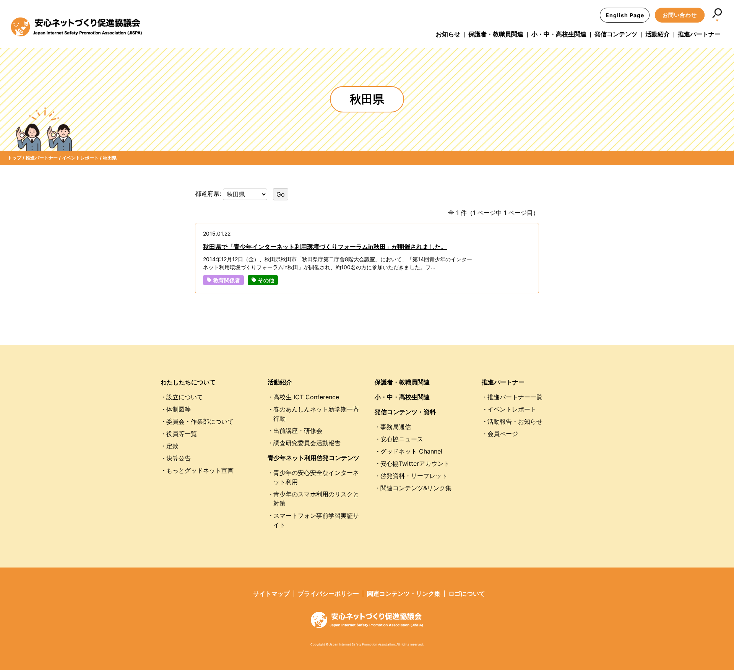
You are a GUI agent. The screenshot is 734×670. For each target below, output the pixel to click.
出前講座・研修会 (297, 430)
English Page (625, 15)
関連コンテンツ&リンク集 (415, 488)
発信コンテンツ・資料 (405, 412)
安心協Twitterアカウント (415, 463)
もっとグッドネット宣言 (200, 470)
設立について (184, 397)
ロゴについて (466, 593)
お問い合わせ (680, 14)
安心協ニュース (401, 439)
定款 (172, 446)
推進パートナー (699, 34)
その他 (266, 280)
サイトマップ (271, 593)
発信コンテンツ (615, 34)
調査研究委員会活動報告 (307, 443)
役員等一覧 (181, 433)
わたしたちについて (188, 382)
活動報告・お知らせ (514, 421)
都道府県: (209, 193)
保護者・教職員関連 (495, 34)
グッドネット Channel (411, 451)
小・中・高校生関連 (558, 34)
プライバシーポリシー (328, 593)
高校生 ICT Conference (306, 397)
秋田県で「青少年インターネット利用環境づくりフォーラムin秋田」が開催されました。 (325, 246)
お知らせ (448, 34)
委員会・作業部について (200, 421)
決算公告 (178, 458)
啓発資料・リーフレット (414, 476)
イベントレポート (511, 409)
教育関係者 (226, 280)
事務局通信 (395, 427)
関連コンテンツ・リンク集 (403, 593)
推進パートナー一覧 (514, 397)
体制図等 (178, 409)
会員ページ (502, 433)
